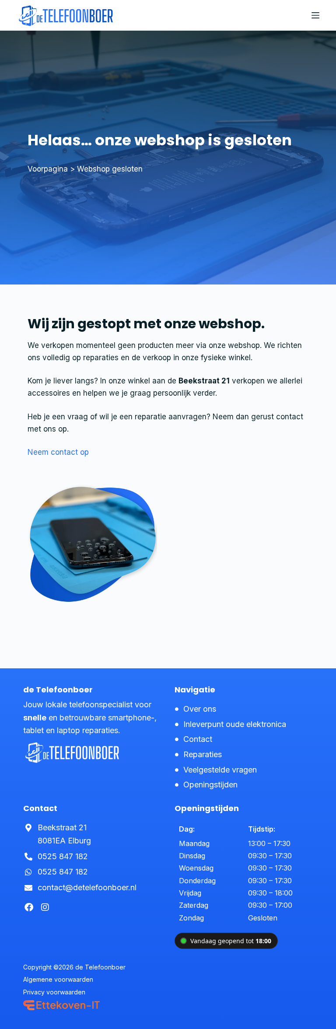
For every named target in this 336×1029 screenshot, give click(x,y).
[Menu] (315, 15)
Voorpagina (48, 169)
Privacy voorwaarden (54, 992)
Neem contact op (58, 452)
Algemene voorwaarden (58, 979)
